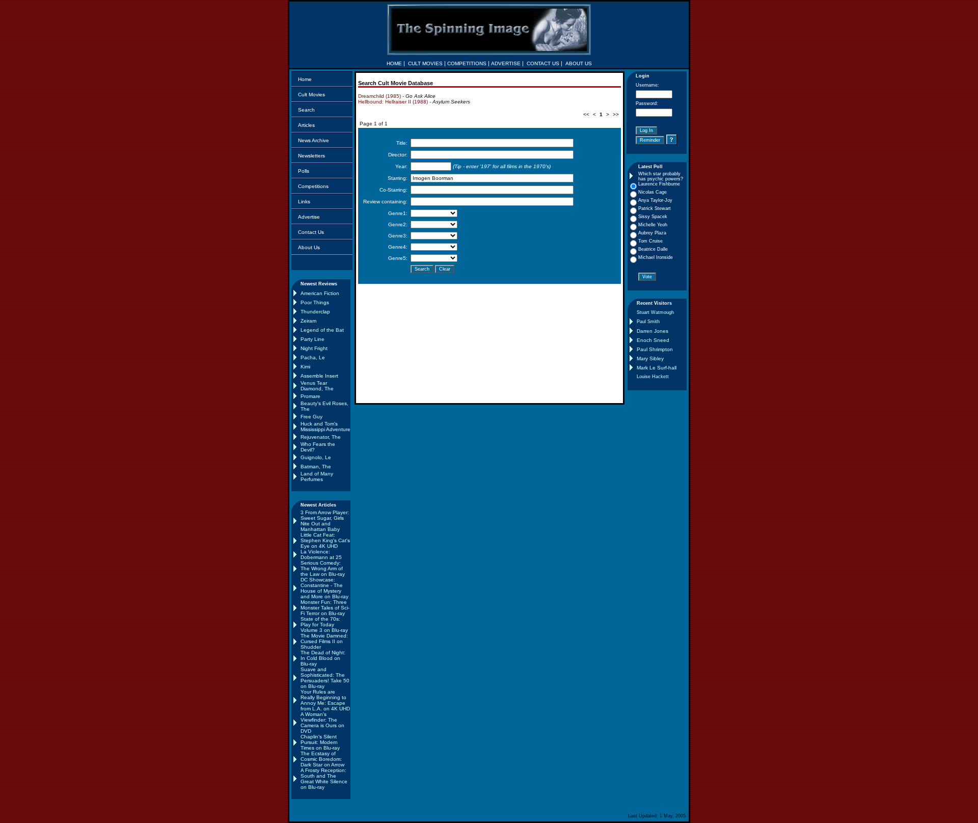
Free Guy (311, 416)
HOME (394, 63)
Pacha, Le (313, 357)
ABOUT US (578, 63)
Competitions (313, 186)
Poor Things (315, 302)
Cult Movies (311, 94)
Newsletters (311, 155)
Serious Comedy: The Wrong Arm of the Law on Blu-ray (323, 568)
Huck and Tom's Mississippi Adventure (325, 426)
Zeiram (308, 321)
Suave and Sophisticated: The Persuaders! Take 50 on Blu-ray (325, 678)
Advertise (309, 217)
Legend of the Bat (322, 330)
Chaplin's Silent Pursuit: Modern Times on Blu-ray (320, 742)
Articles (306, 125)
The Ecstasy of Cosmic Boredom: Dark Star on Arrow (322, 759)
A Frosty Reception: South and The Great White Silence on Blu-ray (324, 778)
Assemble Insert (319, 376)
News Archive (313, 140)
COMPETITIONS (466, 63)
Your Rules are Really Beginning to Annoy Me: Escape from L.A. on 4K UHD (325, 700)
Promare (310, 396)
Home (305, 79)
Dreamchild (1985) (379, 96)
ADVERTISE (506, 63)
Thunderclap (315, 311)
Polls (303, 171)
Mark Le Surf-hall (656, 367)
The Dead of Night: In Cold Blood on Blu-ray (323, 658)
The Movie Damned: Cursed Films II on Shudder (324, 641)
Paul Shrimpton (655, 349)
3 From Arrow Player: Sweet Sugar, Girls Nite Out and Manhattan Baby (325, 521)
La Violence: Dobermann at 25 (321, 554)
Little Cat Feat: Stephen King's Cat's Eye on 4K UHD (325, 540)
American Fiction (320, 293)
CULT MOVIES (425, 63)
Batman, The (316, 466)
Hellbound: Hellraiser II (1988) (393, 101)
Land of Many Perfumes (317, 476)
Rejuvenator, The (321, 437)
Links (304, 201)
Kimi (305, 366)
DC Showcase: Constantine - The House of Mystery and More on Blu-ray (324, 588)
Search (306, 110)
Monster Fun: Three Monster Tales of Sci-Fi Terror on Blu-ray (325, 607)
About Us (309, 247)
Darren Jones (652, 331)
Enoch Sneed (653, 340)
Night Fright (314, 348)
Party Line (312, 339)
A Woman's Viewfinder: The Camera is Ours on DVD (322, 722)
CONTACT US (543, 63)
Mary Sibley (650, 358)
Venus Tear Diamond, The (317, 385)
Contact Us (311, 232)
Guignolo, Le (316, 457)
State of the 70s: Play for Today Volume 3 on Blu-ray (324, 624)
